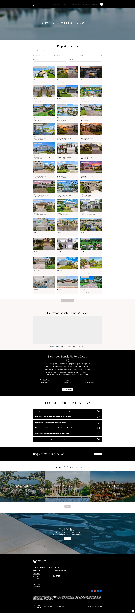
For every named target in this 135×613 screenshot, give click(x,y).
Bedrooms (81, 55)
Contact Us (78, 591)
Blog (86, 4)
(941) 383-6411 (56, 576)
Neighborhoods (80, 4)
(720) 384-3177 (36, 584)
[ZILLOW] (101, 591)
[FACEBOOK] (92, 591)
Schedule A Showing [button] (67, 389)
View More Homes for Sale (67, 300)
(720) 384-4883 (36, 578)
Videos (89, 4)
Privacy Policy (99, 606)
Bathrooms (58, 55)
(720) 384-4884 (36, 572)
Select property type (36, 55)
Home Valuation (72, 4)
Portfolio (55, 4)
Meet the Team (42, 591)
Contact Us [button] (67, 538)
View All (67, 506)
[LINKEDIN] (98, 591)
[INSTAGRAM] (95, 591)
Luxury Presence (62, 606)
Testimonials (69, 591)
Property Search (62, 4)
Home (34, 591)
